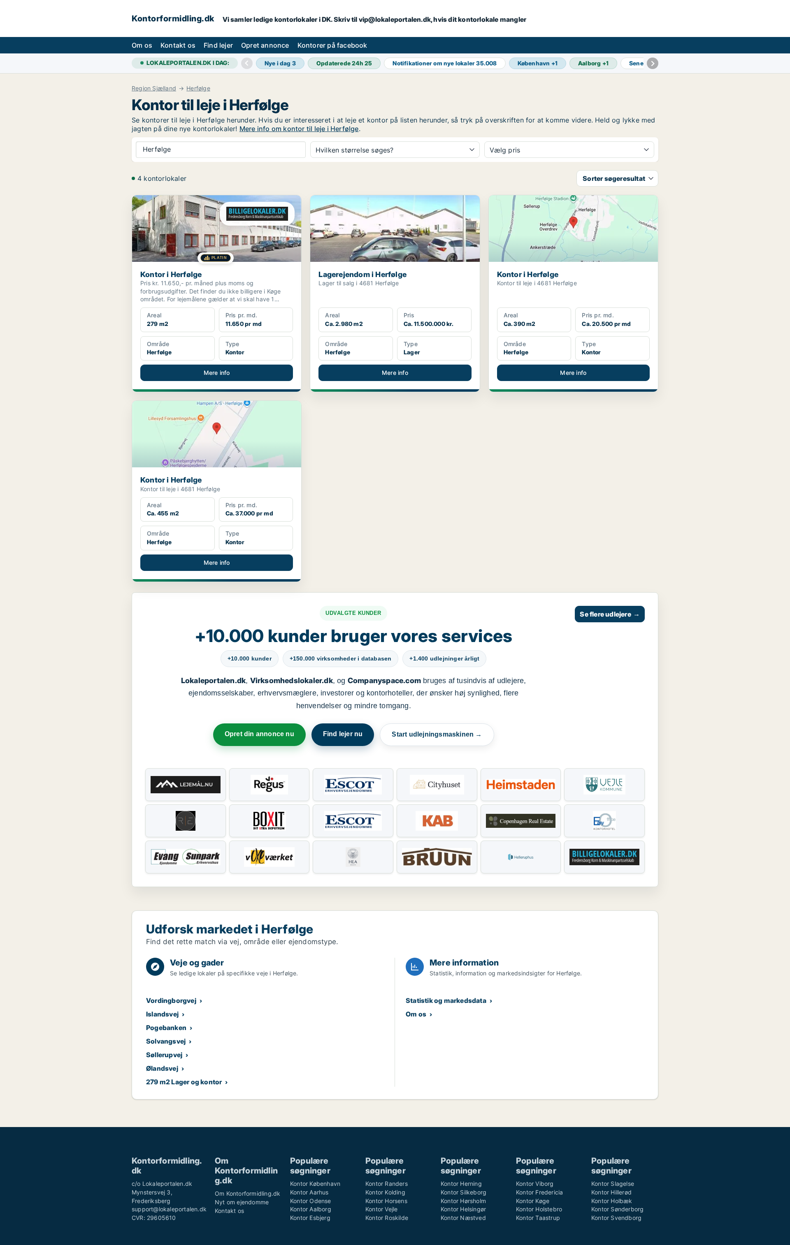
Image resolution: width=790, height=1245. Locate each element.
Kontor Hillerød (611, 1192)
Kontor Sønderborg (617, 1209)
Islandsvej (162, 1014)
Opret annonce (265, 45)
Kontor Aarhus (309, 1192)
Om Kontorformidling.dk (247, 1193)
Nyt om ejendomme (242, 1202)
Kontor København (315, 1183)
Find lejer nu (343, 733)
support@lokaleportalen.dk (169, 1209)
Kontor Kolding (385, 1192)
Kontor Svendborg (616, 1217)
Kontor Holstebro (539, 1209)
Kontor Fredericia (539, 1192)
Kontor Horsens (386, 1200)
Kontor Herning (461, 1183)
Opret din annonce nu (259, 733)
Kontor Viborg (535, 1183)
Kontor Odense (310, 1200)
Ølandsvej (162, 1068)
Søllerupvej (164, 1055)
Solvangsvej (166, 1041)
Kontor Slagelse (612, 1183)
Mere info (217, 372)
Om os (142, 45)
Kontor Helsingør (463, 1209)
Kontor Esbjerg (310, 1217)
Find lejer (218, 45)
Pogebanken (166, 1027)
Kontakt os (177, 45)
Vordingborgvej (171, 1000)
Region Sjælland (154, 88)
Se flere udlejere (610, 614)
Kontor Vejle (381, 1209)
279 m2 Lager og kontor (184, 1082)
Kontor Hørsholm (463, 1200)
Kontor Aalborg (310, 1209)
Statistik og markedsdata (446, 1000)
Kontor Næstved (463, 1217)
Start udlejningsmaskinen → (437, 734)
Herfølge (198, 88)
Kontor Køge (532, 1200)
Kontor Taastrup (538, 1217)
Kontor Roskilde (386, 1217)
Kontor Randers (386, 1183)
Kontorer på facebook (332, 45)
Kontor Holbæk (611, 1200)
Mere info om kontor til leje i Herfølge (299, 129)
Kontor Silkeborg (463, 1192)
